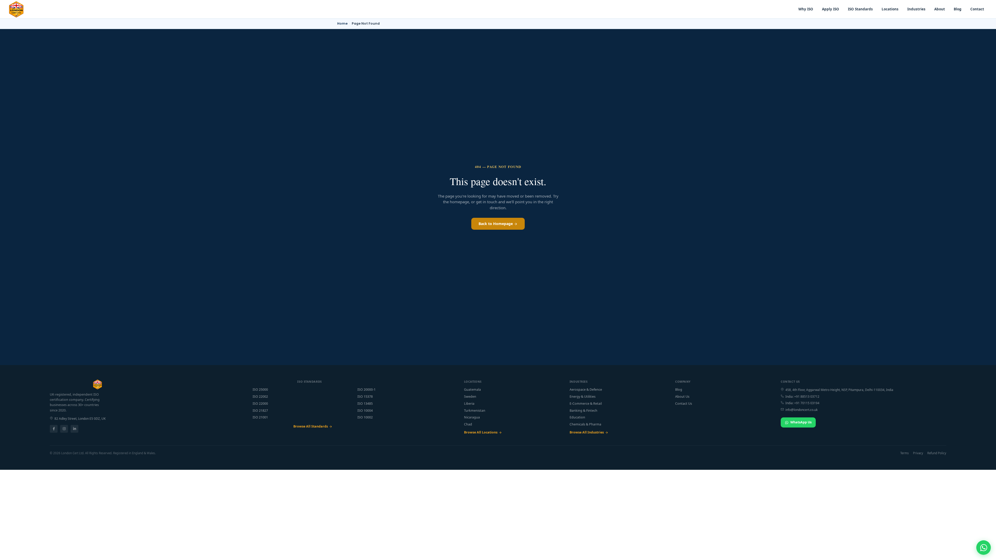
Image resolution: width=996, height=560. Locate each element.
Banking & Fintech (583, 410)
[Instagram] (64, 429)
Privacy (918, 453)
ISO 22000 (260, 403)
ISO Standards (860, 9)
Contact (977, 9)
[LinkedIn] (74, 429)
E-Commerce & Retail (586, 403)
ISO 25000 (260, 389)
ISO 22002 (260, 396)
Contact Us (683, 403)
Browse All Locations (480, 432)
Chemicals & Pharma (585, 424)
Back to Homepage (496, 223)
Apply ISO (830, 9)
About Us (682, 396)
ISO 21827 (260, 410)
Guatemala (472, 389)
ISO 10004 (365, 410)
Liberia (469, 403)
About (939, 9)
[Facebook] (54, 429)
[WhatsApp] (983, 547)
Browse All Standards (310, 426)
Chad (468, 424)
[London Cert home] (16, 9)
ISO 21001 (260, 417)
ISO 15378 (365, 396)
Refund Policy (936, 453)
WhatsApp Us (801, 422)
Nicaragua (472, 417)
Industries (916, 9)
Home (342, 23)
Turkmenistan (474, 410)
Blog (958, 9)
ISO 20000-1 (366, 389)
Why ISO (805, 9)
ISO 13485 (365, 403)
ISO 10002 (365, 417)
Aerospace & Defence (586, 389)
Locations (890, 9)
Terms (904, 453)
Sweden (470, 396)
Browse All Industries (587, 432)
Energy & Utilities (583, 396)
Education (577, 417)
